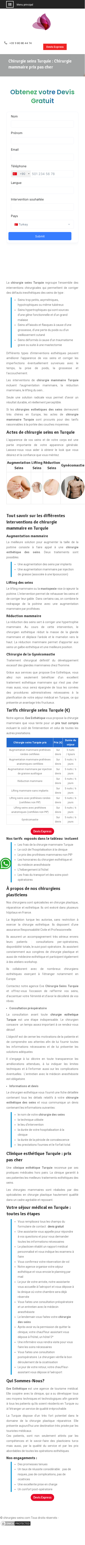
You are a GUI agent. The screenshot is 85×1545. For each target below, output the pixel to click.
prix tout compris (66, 723)
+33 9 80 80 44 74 (20, 43)
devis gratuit (56, 1226)
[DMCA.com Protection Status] (15, 1525)
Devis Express (55, 47)
